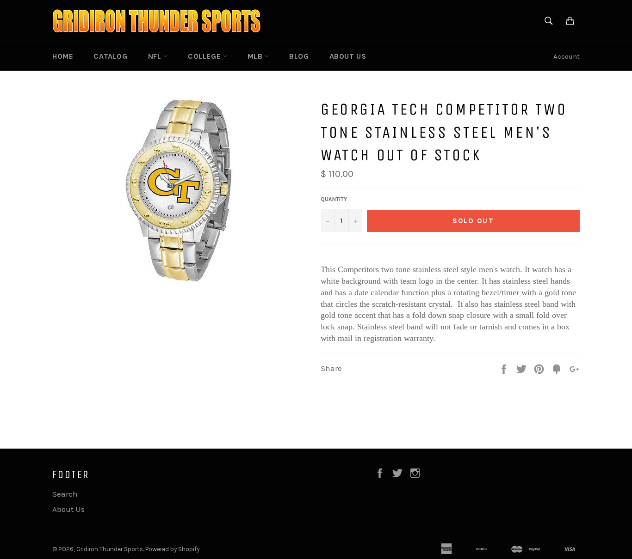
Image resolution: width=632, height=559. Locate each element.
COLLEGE (205, 56)
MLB (256, 56)
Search (65, 493)
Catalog (110, 56)
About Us (347, 56)
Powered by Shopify (172, 549)
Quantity (334, 199)
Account (566, 56)
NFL (155, 56)
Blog (299, 56)
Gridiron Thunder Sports (109, 549)
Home (62, 56)
